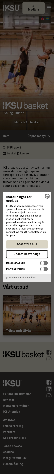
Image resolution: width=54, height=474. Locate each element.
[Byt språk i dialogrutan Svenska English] (46, 196)
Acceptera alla (27, 244)
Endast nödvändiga (27, 254)
